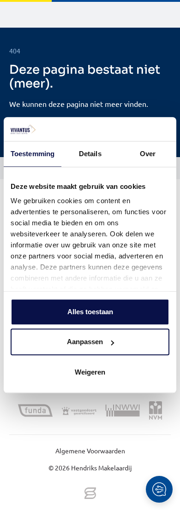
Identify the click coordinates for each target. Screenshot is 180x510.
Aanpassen (85, 342)
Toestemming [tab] (32, 154)
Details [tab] (90, 154)
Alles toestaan (90, 312)
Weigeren (90, 372)
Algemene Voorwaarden (90, 450)
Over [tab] (148, 154)
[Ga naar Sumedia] (90, 494)
